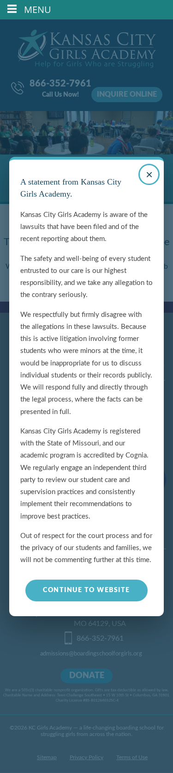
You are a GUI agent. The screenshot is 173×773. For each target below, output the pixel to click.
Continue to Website (86, 590)
